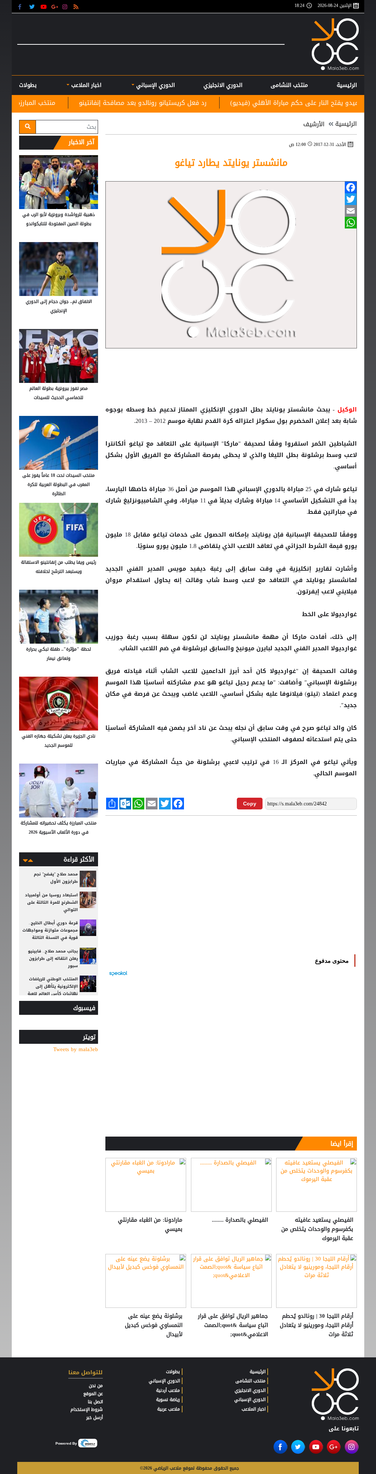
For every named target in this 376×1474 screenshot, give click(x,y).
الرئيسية (347, 85)
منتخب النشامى (289, 85)
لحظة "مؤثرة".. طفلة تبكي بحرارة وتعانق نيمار (58, 653)
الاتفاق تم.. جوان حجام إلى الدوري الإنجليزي (59, 306)
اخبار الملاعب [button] (85, 85)
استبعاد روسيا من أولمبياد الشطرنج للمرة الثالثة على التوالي (51, 902)
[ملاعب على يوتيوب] (43, 6)
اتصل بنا (95, 1401)
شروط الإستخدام (86, 1409)
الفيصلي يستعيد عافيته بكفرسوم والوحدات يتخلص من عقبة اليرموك (317, 1229)
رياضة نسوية (168, 1399)
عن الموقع (93, 1393)
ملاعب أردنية (168, 1390)
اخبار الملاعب (253, 1409)
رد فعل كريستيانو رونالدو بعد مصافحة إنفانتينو (202, 103)
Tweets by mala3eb (75, 1049)
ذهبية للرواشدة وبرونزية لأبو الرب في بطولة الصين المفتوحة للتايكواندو (58, 219)
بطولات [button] (28, 85)
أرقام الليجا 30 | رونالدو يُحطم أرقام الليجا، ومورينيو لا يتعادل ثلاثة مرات (316, 1325)
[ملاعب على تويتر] (32, 6)
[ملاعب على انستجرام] (65, 6)
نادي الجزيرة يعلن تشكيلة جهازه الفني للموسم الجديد (58, 740)
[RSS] (77, 6)
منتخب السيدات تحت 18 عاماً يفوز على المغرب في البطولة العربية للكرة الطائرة (58, 484)
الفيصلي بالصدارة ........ (240, 1220)
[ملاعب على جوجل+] (54, 6)
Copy (249, 804)
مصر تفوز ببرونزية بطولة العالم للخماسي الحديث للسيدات (58, 393)
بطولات (173, 1371)
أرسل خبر (94, 1417)
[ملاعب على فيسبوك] (21, 6)
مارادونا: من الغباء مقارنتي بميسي (150, 1224)
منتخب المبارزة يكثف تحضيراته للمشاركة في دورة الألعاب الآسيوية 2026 (59, 827)
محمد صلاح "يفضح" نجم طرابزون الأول (56, 878)
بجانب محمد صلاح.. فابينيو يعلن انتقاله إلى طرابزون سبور (53, 958)
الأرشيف (314, 124)
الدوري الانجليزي (222, 85)
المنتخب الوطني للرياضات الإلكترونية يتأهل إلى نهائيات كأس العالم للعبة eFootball (53, 990)
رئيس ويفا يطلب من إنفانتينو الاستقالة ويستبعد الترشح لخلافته (58, 566)
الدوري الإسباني (154, 85)
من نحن (96, 1385)
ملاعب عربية (168, 1409)
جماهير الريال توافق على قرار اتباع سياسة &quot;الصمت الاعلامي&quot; (233, 1325)
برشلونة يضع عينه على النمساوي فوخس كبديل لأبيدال (153, 1325)
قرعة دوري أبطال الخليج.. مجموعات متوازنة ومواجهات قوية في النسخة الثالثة (50, 930)
